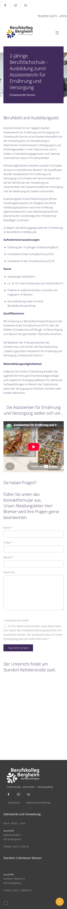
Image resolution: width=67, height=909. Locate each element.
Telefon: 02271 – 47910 (52, 16)
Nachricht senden (18, 648)
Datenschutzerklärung (38, 802)
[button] (6, 903)
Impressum (14, 802)
